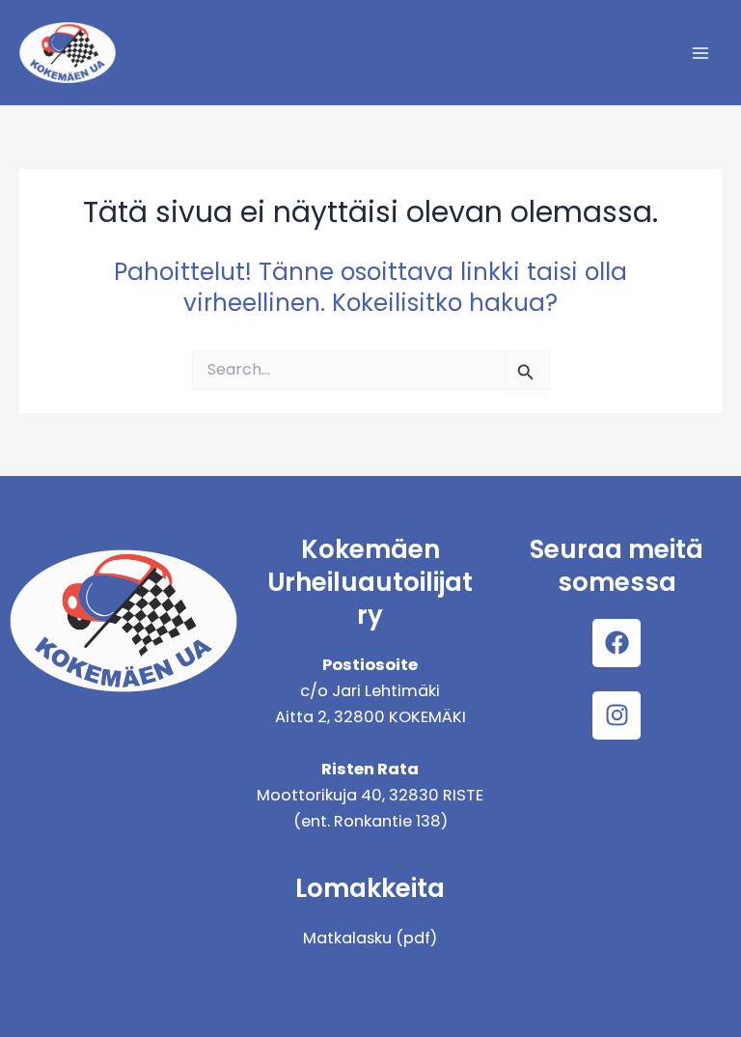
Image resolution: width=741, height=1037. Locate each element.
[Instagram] (616, 715)
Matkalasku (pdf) (370, 938)
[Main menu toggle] (700, 52)
